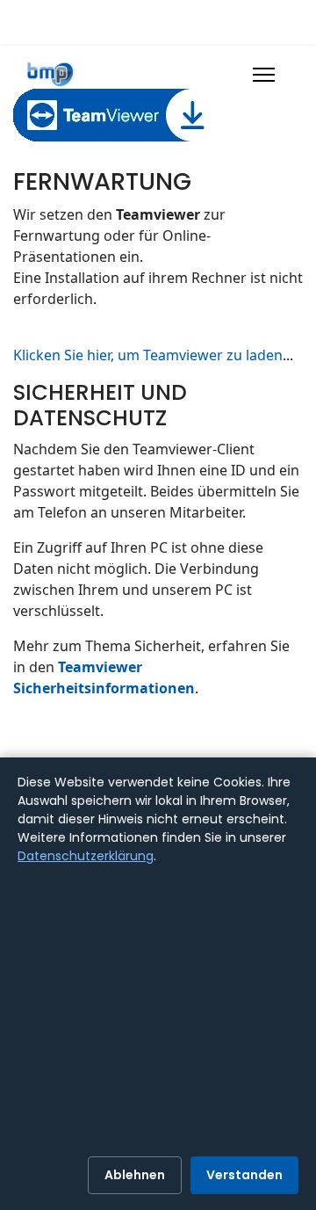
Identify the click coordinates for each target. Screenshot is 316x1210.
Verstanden (244, 1175)
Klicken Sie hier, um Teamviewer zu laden (148, 355)
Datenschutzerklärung (86, 856)
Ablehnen (134, 1175)
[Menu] (264, 74)
